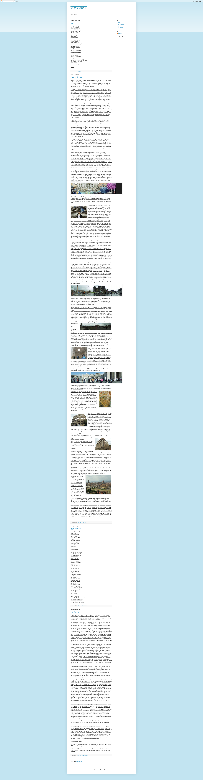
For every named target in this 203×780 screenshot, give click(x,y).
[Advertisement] (126, 50)
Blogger (107, 769)
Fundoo (119, 34)
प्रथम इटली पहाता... (77, 77)
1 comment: (84, 522)
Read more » (73, 519)
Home (91, 759)
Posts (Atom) (79, 761)
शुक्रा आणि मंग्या (76, 529)
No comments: (85, 71)
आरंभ (72, 23)
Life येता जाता (75, 612)
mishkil (119, 33)
